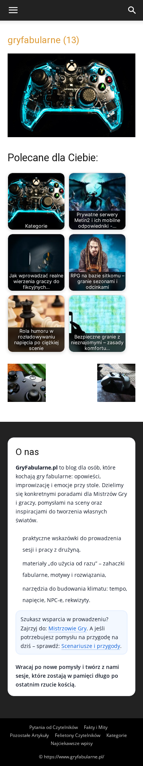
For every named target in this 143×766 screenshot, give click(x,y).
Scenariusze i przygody (90, 645)
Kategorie (116, 735)
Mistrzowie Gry (67, 628)
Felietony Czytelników (77, 735)
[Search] (132, 10)
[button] (13, 10)
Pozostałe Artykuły (29, 735)
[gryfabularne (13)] (71, 135)
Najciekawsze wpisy (72, 743)
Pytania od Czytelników (53, 727)
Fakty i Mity (96, 727)
